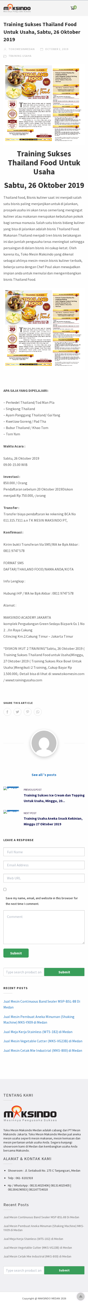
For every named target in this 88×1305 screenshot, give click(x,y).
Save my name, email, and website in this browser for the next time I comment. (42, 901)
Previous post (33, 789)
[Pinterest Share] (28, 712)
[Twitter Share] (17, 712)
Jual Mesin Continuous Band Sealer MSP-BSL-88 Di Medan (41, 1004)
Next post (30, 813)
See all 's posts (44, 774)
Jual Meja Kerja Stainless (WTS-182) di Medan (37, 1031)
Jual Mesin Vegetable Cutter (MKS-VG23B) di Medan (42, 1041)
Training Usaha (20, 55)
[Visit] (44, 743)
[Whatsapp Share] (38, 712)
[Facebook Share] (7, 712)
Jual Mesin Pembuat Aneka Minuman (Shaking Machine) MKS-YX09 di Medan (38, 1019)
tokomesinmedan (21, 49)
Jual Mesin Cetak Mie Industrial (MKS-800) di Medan (42, 1050)
